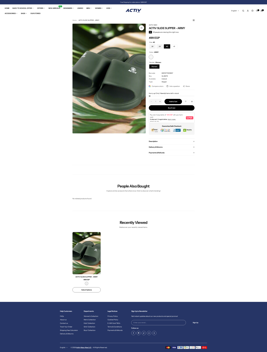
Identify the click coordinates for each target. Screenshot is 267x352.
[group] (109, 78)
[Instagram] (139, 333)
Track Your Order (66, 327)
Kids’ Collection (89, 323)
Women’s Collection (91, 316)
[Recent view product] (252, 10)
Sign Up (195, 323)
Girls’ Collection (89, 327)
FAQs (62, 316)
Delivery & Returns (66, 334)
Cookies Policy (113, 320)
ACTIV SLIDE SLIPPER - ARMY (86, 277)
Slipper (164, 82)
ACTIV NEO (153, 25)
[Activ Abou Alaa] (133, 11)
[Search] (243, 10)
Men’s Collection (90, 320)
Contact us (64, 323)
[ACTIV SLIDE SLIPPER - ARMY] (86, 253)
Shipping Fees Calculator (69, 330)
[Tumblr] (154, 333)
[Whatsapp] (149, 333)
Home (74, 20)
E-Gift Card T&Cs (114, 323)
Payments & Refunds (115, 330)
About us (63, 320)
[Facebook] (133, 333)
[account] (248, 10)
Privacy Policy (113, 316)
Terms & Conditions (115, 327)
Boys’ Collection (89, 330)
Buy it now (171, 108)
